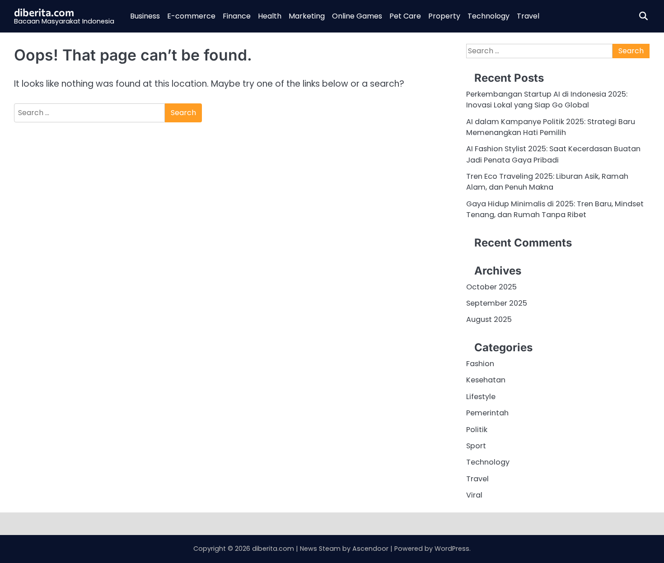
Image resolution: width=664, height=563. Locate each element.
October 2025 (491, 287)
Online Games (357, 16)
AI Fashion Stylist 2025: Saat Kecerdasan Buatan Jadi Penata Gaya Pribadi (553, 154)
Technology (489, 16)
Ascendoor (370, 548)
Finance (237, 16)
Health (269, 16)
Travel (528, 16)
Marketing (307, 16)
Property (444, 16)
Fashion (480, 363)
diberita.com (44, 12)
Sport (476, 446)
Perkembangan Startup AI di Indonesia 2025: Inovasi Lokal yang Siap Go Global (546, 99)
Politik (476, 429)
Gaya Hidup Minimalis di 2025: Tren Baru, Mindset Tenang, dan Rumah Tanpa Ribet (555, 209)
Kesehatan (485, 380)
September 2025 (496, 303)
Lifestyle (481, 396)
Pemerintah (487, 413)
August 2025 (489, 319)
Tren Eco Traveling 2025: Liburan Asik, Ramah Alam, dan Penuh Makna (547, 181)
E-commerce (191, 16)
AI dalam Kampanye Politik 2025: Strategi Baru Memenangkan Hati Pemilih (550, 127)
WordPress (452, 548)
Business (145, 16)
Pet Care (405, 16)
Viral (474, 495)
